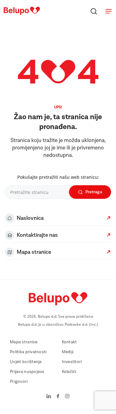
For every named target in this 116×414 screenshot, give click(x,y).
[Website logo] (22, 15)
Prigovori (19, 381)
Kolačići (69, 372)
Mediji (68, 352)
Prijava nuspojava (27, 372)
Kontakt (69, 342)
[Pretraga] (93, 11)
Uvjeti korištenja (26, 362)
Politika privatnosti (28, 352)
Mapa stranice (24, 342)
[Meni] (108, 11)
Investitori (72, 362)
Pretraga (93, 192)
